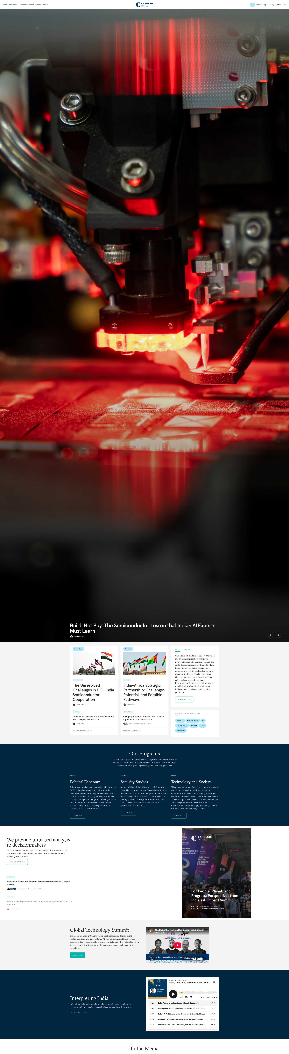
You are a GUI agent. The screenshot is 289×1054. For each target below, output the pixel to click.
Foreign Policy (192, 720)
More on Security (130, 731)
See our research (17, 862)
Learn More (183, 699)
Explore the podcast (79, 1012)
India (203, 725)
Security (128, 649)
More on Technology (81, 731)
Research (24, 4)
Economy (194, 725)
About (31, 4)
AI (252, 4)
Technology (78, 649)
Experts (38, 4)
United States (182, 725)
